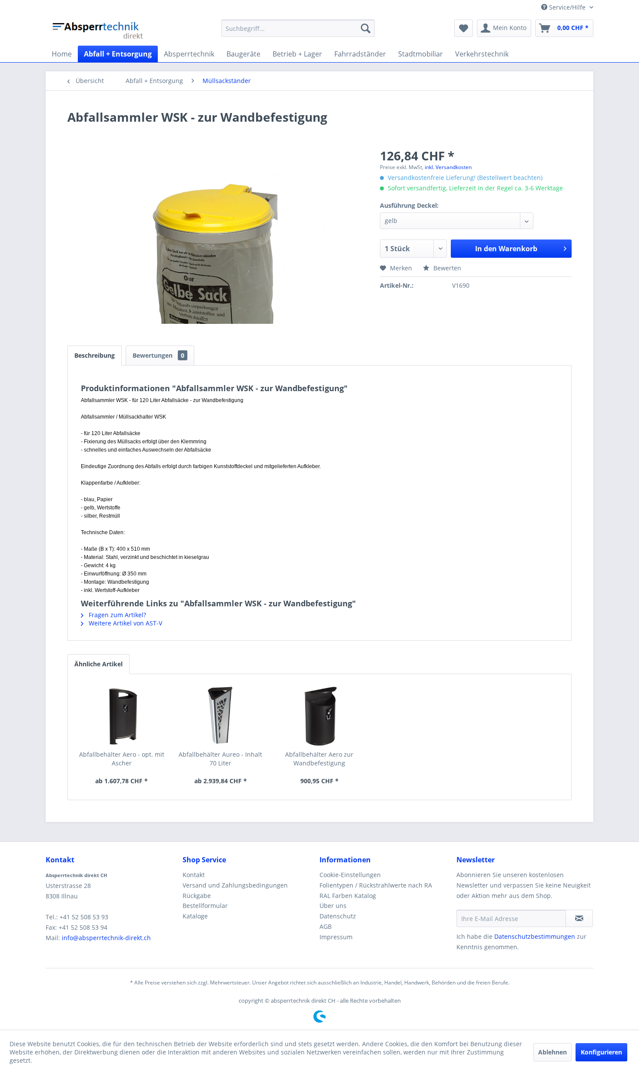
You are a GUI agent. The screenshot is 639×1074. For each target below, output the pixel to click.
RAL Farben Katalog (348, 895)
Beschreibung (94, 355)
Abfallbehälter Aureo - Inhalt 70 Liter (220, 758)
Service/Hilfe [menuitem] (567, 7)
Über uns (333, 905)
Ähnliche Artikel (98, 664)
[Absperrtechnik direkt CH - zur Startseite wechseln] (98, 30)
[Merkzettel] (463, 28)
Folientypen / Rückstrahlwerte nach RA (376, 885)
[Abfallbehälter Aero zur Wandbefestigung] (319, 715)
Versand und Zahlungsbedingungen (235, 885)
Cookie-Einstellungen (350, 875)
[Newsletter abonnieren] (579, 918)
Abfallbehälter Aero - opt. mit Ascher (121, 758)
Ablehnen (552, 1052)
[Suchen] (365, 28)
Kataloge (195, 916)
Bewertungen (158, 355)
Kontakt (194, 875)
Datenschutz (338, 916)
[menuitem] (298, 28)
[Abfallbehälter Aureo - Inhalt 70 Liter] (221, 715)
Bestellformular (205, 905)
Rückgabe (197, 895)
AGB (326, 926)
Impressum (336, 937)
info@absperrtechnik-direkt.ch (106, 938)
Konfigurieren (601, 1052)
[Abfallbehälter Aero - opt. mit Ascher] (122, 715)
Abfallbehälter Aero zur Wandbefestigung (319, 758)
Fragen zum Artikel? (116, 615)
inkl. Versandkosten (448, 167)
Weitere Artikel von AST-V (124, 623)
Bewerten (446, 268)
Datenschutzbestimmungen (534, 936)
